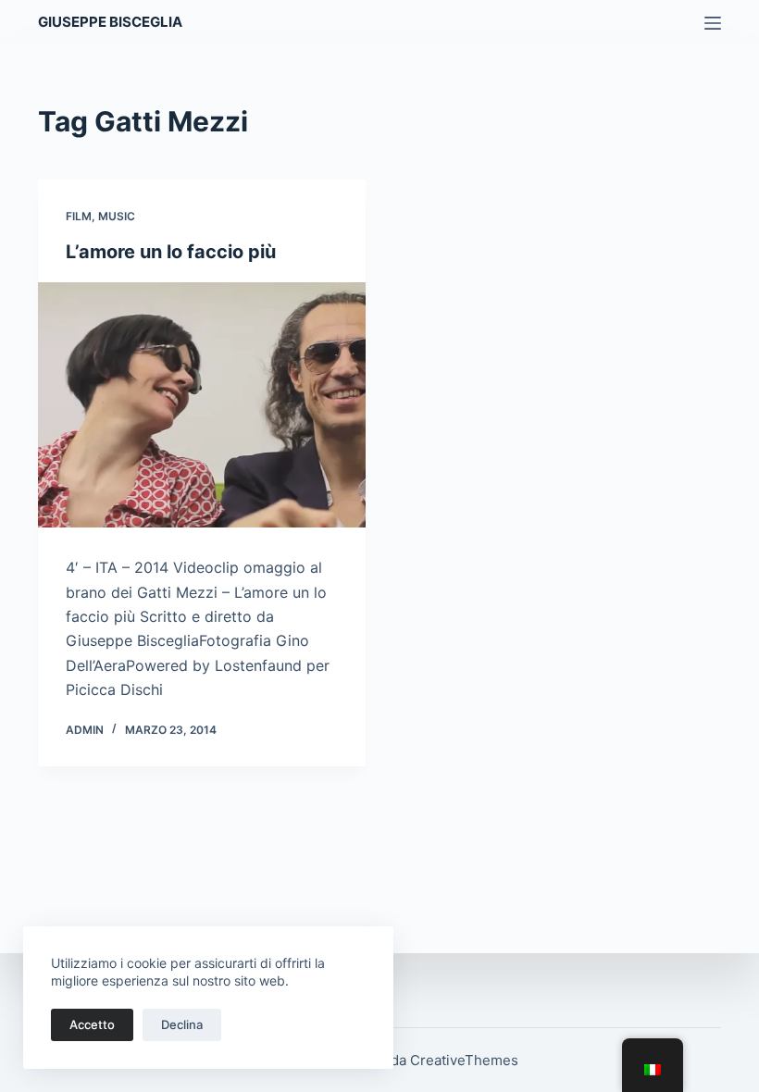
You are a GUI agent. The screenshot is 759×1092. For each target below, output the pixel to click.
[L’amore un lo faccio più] (202, 405)
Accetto (92, 1024)
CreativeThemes (464, 1060)
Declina (182, 1024)
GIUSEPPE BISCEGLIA (110, 22)
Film (79, 216)
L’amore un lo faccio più (171, 252)
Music (116, 216)
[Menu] (712, 23)
